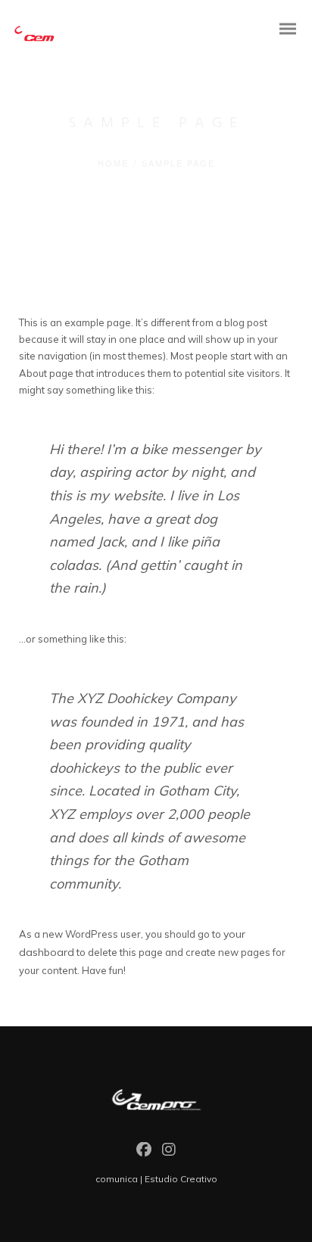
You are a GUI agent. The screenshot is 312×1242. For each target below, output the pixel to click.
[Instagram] (169, 1153)
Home (113, 163)
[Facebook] (144, 1153)
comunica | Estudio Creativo (156, 1178)
